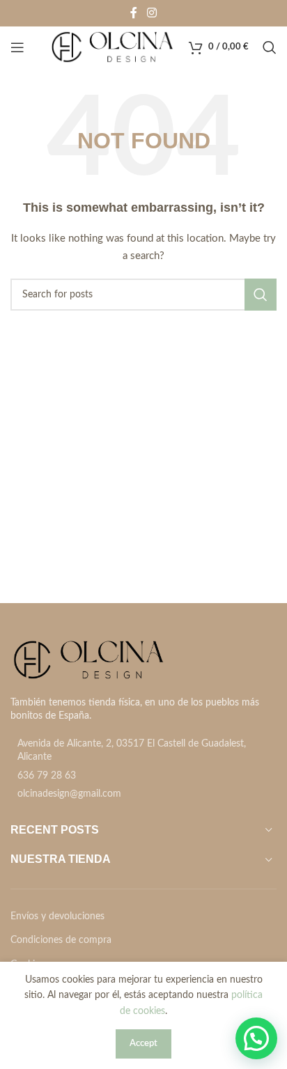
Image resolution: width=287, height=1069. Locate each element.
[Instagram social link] (151, 13)
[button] (256, 1038)
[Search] (270, 47)
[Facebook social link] (133, 13)
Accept (143, 1043)
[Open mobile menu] (17, 47)
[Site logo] (112, 47)
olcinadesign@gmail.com (69, 794)
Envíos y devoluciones (57, 916)
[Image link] (89, 659)
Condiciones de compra (60, 940)
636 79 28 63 (46, 776)
